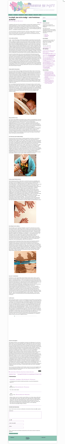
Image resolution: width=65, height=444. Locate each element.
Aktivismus (19, 371)
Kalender (26, 14)
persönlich (44, 61)
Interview (51, 58)
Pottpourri (10, 14)
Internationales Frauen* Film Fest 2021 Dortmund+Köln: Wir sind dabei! (50, 75)
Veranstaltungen (46, 67)
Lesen (52, 59)
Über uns (35, 14)
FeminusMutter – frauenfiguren (15, 379)
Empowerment (45, 55)
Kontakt (40, 14)
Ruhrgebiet (49, 63)
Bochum (52, 50)
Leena (40, 22)
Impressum (43, 437)
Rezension (45, 63)
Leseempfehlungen (48, 59)
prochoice (51, 61)
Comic (49, 51)
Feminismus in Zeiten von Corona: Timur (49, 79)
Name (10, 419)
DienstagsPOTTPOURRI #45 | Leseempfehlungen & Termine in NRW (29, 374)
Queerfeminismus (46, 62)
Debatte (44, 52)
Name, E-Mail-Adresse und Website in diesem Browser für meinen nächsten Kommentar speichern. (24, 431)
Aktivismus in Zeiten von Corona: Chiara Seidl (49, 83)
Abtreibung (44, 50)
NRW (54, 60)
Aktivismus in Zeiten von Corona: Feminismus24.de (49, 81)
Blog (50, 50)
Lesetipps (44, 60)
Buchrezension (45, 51)
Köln (43, 59)
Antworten (33, 379)
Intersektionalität (46, 58)
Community (20, 14)
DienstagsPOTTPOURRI (47, 53)
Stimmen (14, 371)
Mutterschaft (32, 371)
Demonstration (47, 52)
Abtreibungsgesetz (48, 50)
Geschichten (16, 14)
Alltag (22, 371)
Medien (52, 60)
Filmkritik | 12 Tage (12, 374)
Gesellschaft (51, 56)
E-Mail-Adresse (12, 423)
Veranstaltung (49, 65)
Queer (54, 61)
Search (44, 17)
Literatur (50, 60)
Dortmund (54, 53)
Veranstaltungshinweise (46, 68)
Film (43, 56)
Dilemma (24, 371)
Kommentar (11, 410)
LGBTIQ (48, 60)
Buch (54, 50)
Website (10, 426)
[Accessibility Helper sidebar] (64, 1)
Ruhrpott (53, 63)
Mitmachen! (30, 14)
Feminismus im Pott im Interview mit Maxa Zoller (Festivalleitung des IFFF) (49, 72)
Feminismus (27, 371)
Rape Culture (52, 62)
